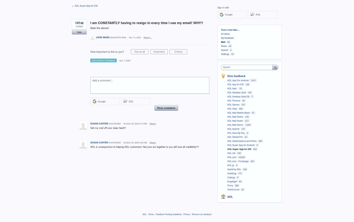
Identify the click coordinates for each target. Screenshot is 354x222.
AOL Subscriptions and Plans (242, 140)
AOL (230, 196)
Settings (225, 54)
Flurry (230, 185)
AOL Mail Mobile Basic (239, 112)
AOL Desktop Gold (237, 92)
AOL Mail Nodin (235, 120)
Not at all (141, 52)
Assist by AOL (234, 169)
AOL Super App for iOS (239, 149)
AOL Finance (234, 100)
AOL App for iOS (235, 84)
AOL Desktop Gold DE (238, 96)
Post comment (166, 108)
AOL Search (233, 128)
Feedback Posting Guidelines (169, 214)
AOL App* (232, 88)
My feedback (227, 37)
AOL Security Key (236, 132)
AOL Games (233, 104)
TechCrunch (233, 189)
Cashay (231, 177)
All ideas (225, 33)
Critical (180, 52)
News (224, 45)
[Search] (275, 67)
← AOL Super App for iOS (85, 5)
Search (224, 49)
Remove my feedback (202, 214)
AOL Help (232, 108)
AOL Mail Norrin (235, 124)
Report (153, 123)
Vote (79, 32)
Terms (151, 214)
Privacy (186, 214)
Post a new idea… (230, 29)
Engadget (232, 181)
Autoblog (232, 173)
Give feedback (236, 76)
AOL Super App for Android (241, 144)
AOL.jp (231, 165)
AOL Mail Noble (235, 116)
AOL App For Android (238, 80)
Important (160, 52)
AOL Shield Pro (235, 136)
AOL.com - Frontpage (238, 161)
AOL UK (231, 153)
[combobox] (248, 67)
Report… (148, 37)
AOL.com (232, 157)
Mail (223, 42)
